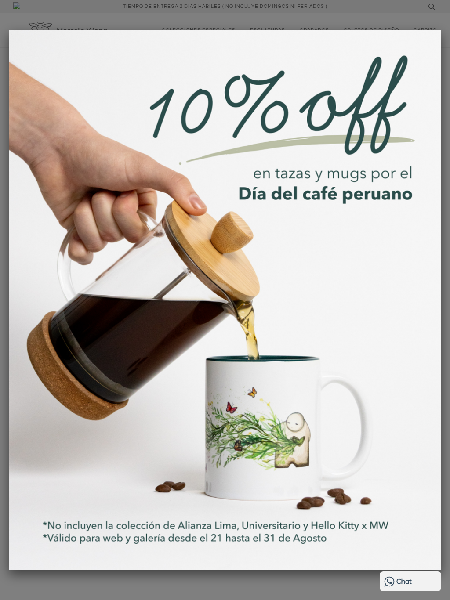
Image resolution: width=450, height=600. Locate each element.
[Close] (441, 30)
